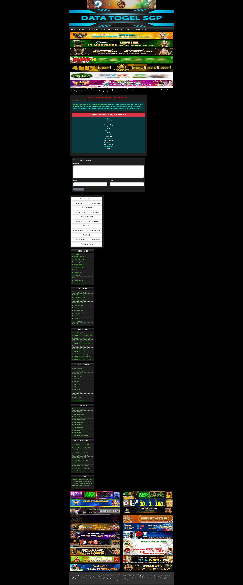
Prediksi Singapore (79, 256)
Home (73, 29)
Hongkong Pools (76, 479)
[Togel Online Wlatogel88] (95, 543)
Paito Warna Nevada (79, 316)
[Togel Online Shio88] (148, 559)
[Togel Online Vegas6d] (95, 519)
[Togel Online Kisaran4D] (121, 60)
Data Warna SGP (76, 483)
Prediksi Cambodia (79, 264)
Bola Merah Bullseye (79, 419)
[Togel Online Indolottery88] (148, 535)
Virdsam (73, 576)
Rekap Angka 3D (95, 212)
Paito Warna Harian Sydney (81, 450)
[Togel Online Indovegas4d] (148, 567)
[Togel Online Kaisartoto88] (95, 559)
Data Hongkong (78, 371)
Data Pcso (76, 381)
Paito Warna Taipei (79, 313)
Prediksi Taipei (78, 278)
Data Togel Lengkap (79, 400)
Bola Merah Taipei (79, 430)
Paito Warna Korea (79, 308)
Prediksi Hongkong (79, 259)
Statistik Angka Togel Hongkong (83, 335)
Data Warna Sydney (86, 479)
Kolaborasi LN (95, 239)
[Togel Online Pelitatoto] (121, 76)
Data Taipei (77, 389)
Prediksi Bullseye (78, 267)
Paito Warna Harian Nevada (81, 468)
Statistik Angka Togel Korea (81, 348)
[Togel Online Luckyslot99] (148, 503)
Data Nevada (77, 392)
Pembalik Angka (79, 230)
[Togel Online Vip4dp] (148, 511)
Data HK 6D (77, 394)
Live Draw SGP (93, 29)
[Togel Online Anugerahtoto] (148, 527)
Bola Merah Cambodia (80, 417)
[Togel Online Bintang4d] (95, 535)
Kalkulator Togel (87, 244)
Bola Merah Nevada (79, 433)
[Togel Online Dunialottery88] (148, 519)
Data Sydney (77, 373)
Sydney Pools (94, 578)
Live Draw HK (82, 29)
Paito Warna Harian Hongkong (82, 447)
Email (111, 180)
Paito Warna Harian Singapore (82, 444)
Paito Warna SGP (120, 576)
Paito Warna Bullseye (79, 302)
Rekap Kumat (87, 208)
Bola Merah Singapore (80, 409)
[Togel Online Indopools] (148, 551)
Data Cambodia (78, 376)
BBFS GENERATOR (87, 199)
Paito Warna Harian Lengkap (81, 471)
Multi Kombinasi (95, 230)
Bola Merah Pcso (78, 422)
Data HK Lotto (148, 578)
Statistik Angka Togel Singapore (83, 333)
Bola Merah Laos (78, 427)
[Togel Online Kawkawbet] (95, 511)
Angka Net (79, 576)
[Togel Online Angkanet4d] (148, 543)
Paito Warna (119, 29)
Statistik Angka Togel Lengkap (82, 359)
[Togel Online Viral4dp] (121, 84)
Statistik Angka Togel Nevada (82, 356)
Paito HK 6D (129, 29)
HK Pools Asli (125, 580)
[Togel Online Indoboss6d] (148, 495)
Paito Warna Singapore (80, 292)
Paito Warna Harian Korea (81, 460)
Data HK (127, 576)
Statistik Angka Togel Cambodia (83, 340)
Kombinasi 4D (80, 239)
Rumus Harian (95, 203)
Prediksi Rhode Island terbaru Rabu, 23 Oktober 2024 (89, 104)
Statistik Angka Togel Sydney (82, 338)
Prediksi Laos (77, 275)
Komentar (87, 100)
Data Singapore (78, 368)
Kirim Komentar (79, 189)
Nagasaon (94, 576)
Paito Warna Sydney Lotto (125, 578)
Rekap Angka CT (80, 212)
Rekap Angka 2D (87, 217)
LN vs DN (87, 235)
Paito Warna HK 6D (85, 481)
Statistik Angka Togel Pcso (81, 346)
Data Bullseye (77, 379)
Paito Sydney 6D (141, 29)
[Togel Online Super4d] (121, 51)
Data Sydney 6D (78, 397)
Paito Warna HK (86, 576)
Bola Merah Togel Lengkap (81, 435)
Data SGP (71, 89)
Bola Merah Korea (79, 425)
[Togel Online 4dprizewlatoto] (95, 551)
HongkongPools (112, 578)
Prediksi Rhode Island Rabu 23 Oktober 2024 (109, 97)
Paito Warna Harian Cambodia (82, 452)
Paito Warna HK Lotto (138, 578)
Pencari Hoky (84, 483)
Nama (75, 180)
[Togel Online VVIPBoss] (121, 35)
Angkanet (87, 578)
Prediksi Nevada (78, 280)
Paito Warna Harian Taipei (81, 465)
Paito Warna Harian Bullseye (81, 455)
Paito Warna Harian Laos (80, 463)
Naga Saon (101, 576)
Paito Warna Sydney (79, 297)
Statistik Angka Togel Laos (81, 351)
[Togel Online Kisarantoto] (121, 68)
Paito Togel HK (76, 254)
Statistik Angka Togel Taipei (81, 354)
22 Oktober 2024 (78, 100)
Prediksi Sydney (78, 262)
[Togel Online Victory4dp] (95, 503)
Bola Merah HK (78, 411)
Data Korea (77, 384)
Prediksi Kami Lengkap (80, 283)
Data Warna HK (76, 481)
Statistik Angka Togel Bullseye (82, 343)
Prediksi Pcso (77, 270)
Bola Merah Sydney (79, 414)
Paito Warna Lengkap (80, 324)
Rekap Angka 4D (80, 221)
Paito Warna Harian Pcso (80, 457)
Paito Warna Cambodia (80, 300)
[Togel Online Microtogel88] (95, 495)
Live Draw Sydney (106, 29)
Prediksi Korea (78, 272)
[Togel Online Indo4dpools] (95, 567)
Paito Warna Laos (78, 310)
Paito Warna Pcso (78, 305)
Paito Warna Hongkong (80, 294)
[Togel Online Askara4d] (95, 527)
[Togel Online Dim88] (121, 43)
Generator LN (79, 203)
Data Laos (76, 387)
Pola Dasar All (95, 221)
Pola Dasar (88, 226)
